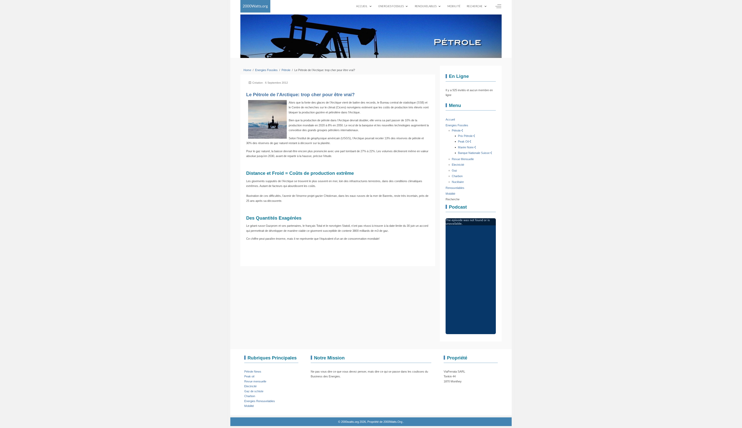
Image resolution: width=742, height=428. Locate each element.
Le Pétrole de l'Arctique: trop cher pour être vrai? (300, 94)
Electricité (250, 386)
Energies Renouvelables (259, 401)
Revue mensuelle (255, 381)
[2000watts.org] (255, 6)
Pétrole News (252, 371)
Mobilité (249, 406)
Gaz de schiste (253, 391)
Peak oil (249, 376)
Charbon (249, 396)
